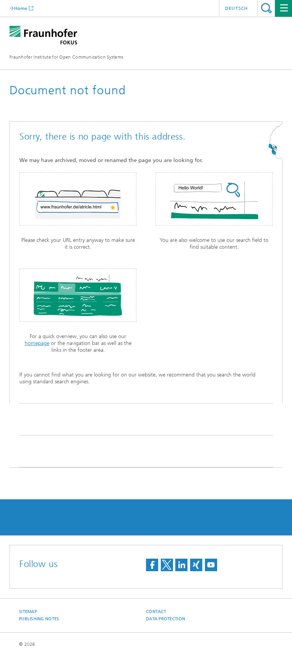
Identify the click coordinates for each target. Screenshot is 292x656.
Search (266, 8)
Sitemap (28, 611)
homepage (37, 343)
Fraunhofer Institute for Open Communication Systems (66, 57)
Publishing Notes (39, 618)
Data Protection (165, 618)
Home (20, 8)
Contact (156, 611)
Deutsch (236, 8)
